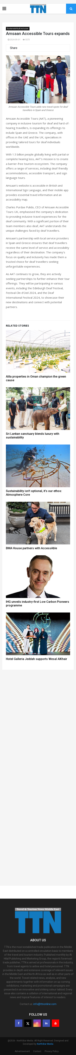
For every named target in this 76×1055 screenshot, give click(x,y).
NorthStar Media (45, 1044)
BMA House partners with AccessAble (31, 548)
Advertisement (22, 1051)
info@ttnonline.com (44, 1004)
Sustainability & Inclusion (17, 29)
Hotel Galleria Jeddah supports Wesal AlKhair (36, 659)
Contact (37, 1051)
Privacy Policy (52, 1051)
